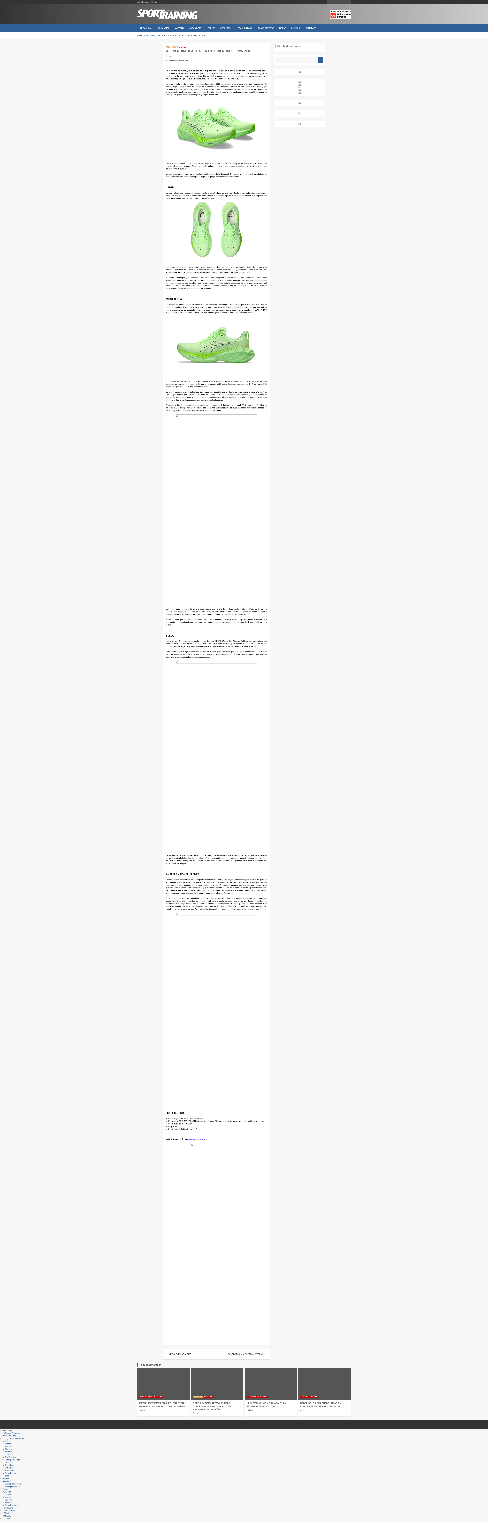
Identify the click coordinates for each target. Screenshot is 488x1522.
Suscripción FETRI (12, 1486)
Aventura (198, 1397)
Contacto (311, 28)
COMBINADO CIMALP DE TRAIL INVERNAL (245, 1354)
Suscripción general (13, 1484)
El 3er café (9, 1470)
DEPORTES (225, 28)
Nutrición (262, 1397)
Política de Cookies (11, 1436)
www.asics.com (196, 1139)
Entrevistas (9, 1468)
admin (169, 56)
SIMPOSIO (295, 28)
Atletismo (171, 47)
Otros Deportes (11, 1473)
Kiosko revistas (265, 28)
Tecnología (9, 1465)
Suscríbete (195, 28)
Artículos (145, 28)
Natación (9, 1454)
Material (179, 28)
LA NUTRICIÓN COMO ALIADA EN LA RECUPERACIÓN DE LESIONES (266, 1405)
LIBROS (282, 28)
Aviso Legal (7, 1430)
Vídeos (211, 28)
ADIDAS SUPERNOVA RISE (180, 1354)
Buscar (320, 60)
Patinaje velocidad (12, 1460)
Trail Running (245, 28)
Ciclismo (8, 1449)
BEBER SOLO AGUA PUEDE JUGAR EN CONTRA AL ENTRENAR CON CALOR (320, 1405)
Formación (164, 28)
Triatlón (8, 1444)
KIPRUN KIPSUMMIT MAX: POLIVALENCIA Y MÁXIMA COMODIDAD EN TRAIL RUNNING (162, 1405)
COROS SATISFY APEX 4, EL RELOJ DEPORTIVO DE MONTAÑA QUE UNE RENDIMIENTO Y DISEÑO (212, 1406)
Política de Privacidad (11, 1433)
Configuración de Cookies (13, 1438)
